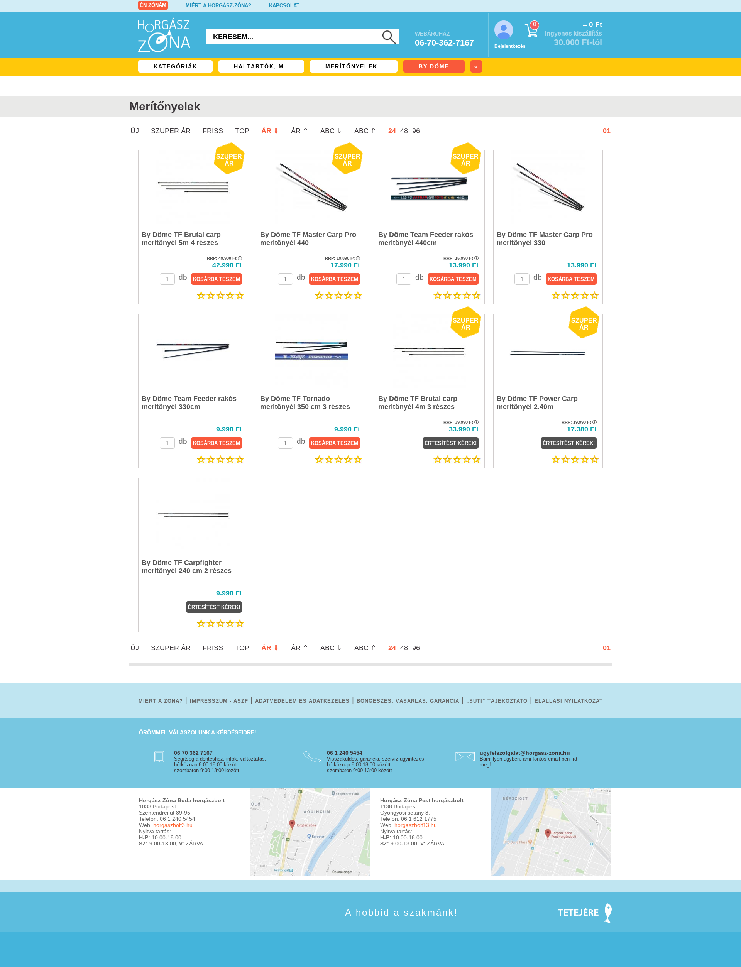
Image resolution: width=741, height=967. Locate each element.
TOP (242, 131)
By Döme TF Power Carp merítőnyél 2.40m (537, 403)
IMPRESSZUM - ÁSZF (219, 701)
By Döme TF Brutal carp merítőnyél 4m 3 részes (417, 403)
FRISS (213, 131)
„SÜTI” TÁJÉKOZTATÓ (497, 701)
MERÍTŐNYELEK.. (353, 66)
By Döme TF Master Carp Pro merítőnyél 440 (308, 239)
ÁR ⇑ (299, 131)
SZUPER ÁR (171, 131)
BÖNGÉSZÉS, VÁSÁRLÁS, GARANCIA (408, 701)
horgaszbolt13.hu (415, 825)
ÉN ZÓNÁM (153, 5)
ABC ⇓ (331, 131)
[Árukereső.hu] (158, 924)
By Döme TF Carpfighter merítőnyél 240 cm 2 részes (187, 567)
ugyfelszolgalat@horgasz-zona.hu (525, 753)
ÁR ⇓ (270, 131)
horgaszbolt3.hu (173, 825)
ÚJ (134, 131)
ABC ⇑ (365, 131)
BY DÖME (434, 66)
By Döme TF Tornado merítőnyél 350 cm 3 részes (305, 403)
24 (392, 131)
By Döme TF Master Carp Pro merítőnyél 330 (545, 239)
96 (416, 131)
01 (607, 131)
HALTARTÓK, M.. (261, 66)
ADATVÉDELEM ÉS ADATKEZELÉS (302, 701)
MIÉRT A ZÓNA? (161, 701)
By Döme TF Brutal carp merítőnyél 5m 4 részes (181, 239)
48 (404, 131)
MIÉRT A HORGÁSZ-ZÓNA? (218, 5)
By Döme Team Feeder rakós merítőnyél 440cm (425, 239)
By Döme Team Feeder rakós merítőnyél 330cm (189, 403)
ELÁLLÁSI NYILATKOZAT (569, 701)
